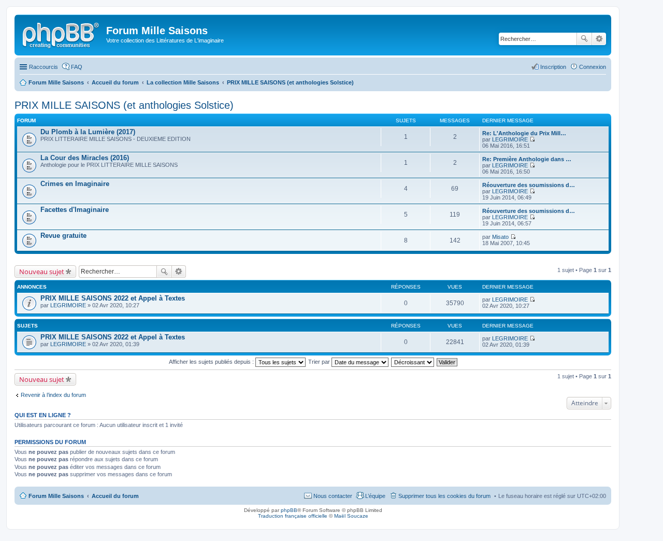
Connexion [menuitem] (592, 67)
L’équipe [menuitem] (375, 496)
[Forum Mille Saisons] (61, 33)
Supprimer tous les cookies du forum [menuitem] (444, 496)
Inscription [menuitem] (553, 67)
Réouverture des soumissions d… (528, 185)
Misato (500, 237)
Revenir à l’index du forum (53, 395)
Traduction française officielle (292, 516)
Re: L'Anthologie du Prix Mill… (524, 133)
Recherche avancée (599, 39)
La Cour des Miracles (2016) (84, 158)
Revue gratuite (63, 235)
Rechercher (584, 39)
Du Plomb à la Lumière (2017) (87, 132)
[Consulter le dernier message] (532, 139)
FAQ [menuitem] (76, 67)
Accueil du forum (115, 496)
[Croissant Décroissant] (413, 362)
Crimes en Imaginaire (74, 184)
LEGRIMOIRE (510, 139)
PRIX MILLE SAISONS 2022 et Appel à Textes (112, 298)
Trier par (320, 362)
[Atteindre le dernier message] (532, 299)
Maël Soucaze (351, 516)
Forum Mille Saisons (56, 496)
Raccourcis (43, 67)
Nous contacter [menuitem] (332, 496)
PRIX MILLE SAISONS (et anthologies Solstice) (124, 105)
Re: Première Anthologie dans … (526, 159)
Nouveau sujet (41, 271)
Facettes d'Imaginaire (74, 209)
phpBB (289, 510)
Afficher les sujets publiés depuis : (212, 362)
